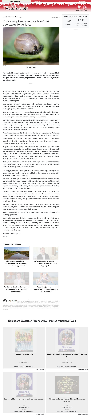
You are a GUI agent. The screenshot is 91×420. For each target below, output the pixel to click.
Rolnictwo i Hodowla (13, 16)
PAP (21, 17)
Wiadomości (38, 1)
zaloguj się (82, 1)
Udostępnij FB (31, 67)
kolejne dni (68, 24)
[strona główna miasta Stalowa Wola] (15, 7)
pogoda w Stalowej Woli (75, 16)
